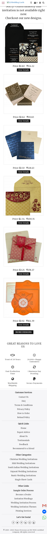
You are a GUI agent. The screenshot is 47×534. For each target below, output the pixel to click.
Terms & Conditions (23, 405)
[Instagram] (30, 523)
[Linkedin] (25, 523)
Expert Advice (23, 432)
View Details (23, 70)
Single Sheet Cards (23, 479)
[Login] (40, 2)
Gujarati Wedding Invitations (23, 471)
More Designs (23, 332)
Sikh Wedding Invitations (23, 463)
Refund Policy (23, 417)
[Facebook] (13, 523)
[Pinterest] (21, 523)
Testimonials (23, 440)
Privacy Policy (23, 409)
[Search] (43, 2)
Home (23, 428)
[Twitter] (17, 523)
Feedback (23, 444)
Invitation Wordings (23, 498)
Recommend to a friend (23, 448)
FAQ (23, 401)
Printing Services (23, 511)
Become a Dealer (23, 494)
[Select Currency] (31, 2)
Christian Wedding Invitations (23, 459)
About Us (24, 436)
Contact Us (23, 397)
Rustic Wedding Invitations (23, 475)
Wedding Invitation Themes (23, 507)
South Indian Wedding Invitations (23, 467)
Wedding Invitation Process (23, 503)
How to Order (23, 413)
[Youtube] (34, 523)
